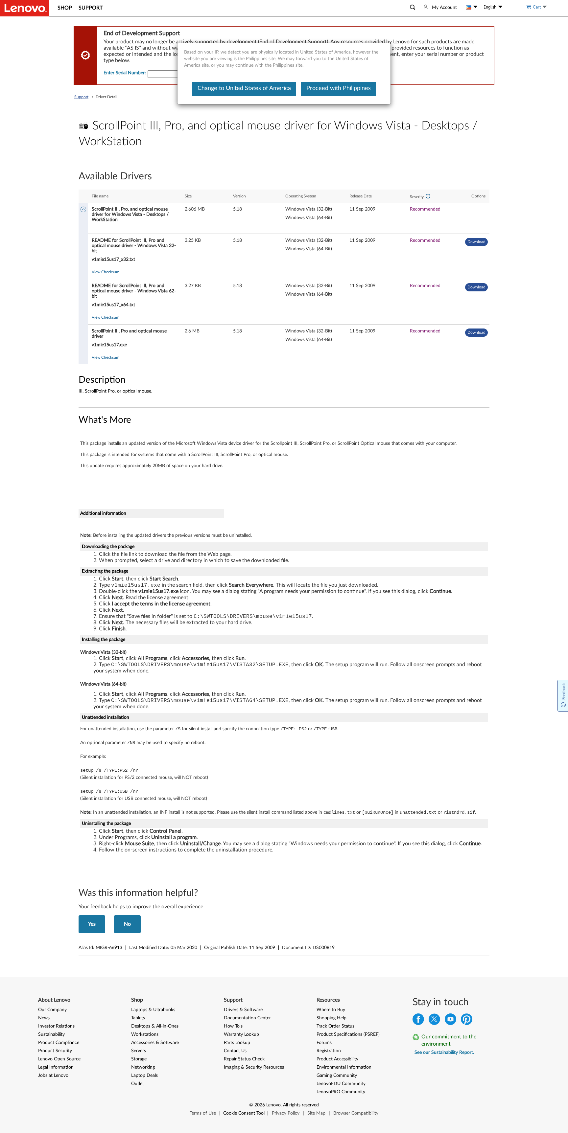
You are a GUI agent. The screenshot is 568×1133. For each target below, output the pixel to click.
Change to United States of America (244, 88)
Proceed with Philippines (338, 88)
